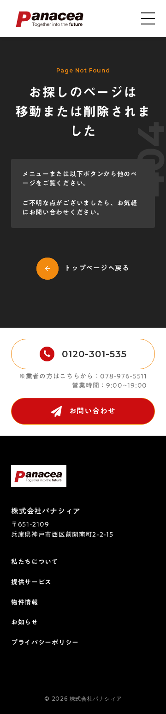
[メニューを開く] (148, 18)
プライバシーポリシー (45, 643)
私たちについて (35, 562)
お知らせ (24, 622)
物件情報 (24, 602)
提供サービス (31, 582)
